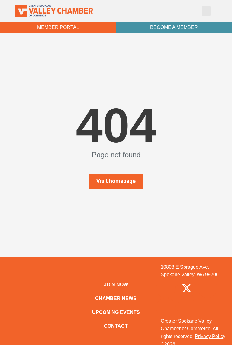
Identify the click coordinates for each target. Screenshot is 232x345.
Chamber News (116, 298)
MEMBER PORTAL (58, 27)
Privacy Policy (210, 336)
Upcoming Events (116, 312)
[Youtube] (186, 307)
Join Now (116, 284)
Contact (116, 326)
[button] (206, 11)
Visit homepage (116, 181)
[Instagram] (207, 288)
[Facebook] (166, 288)
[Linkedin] (166, 307)
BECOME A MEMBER (174, 27)
